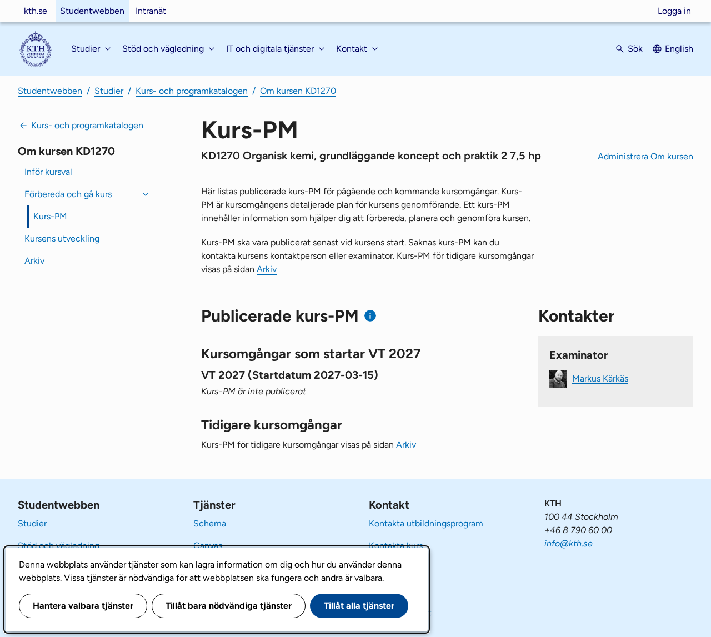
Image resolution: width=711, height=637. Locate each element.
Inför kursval (48, 172)
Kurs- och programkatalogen (192, 91)
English (679, 48)
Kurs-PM (50, 216)
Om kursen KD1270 (298, 91)
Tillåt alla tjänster (359, 605)
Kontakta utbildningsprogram (426, 523)
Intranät (151, 11)
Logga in (674, 11)
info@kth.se (568, 543)
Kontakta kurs (396, 545)
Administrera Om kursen (645, 156)
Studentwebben (92, 11)
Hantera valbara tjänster (83, 605)
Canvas (207, 545)
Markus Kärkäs (600, 378)
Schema (209, 523)
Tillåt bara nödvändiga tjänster (229, 605)
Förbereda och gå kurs (68, 194)
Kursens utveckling (61, 238)
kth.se (35, 11)
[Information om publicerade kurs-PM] (370, 316)
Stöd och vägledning (58, 545)
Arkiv (34, 260)
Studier (108, 91)
